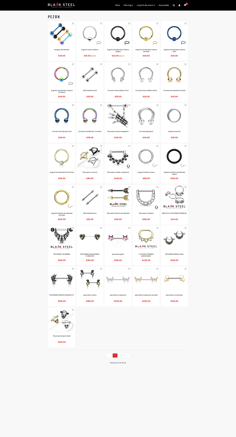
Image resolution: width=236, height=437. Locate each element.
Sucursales (164, 5)
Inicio (117, 5)
